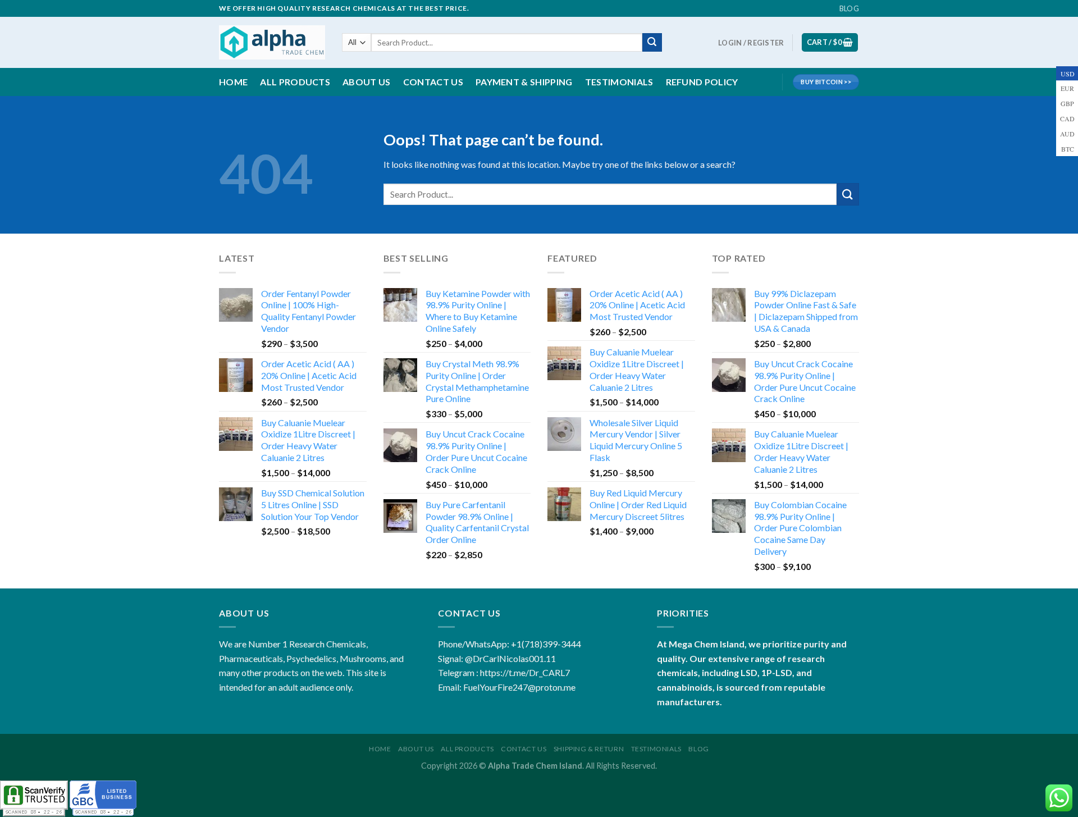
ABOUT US (366, 81)
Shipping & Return (589, 749)
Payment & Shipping (524, 81)
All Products (295, 81)
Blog (849, 8)
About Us (416, 749)
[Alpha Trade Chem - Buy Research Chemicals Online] (272, 42)
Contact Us (433, 81)
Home (233, 81)
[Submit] (651, 42)
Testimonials (619, 81)
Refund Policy (702, 81)
